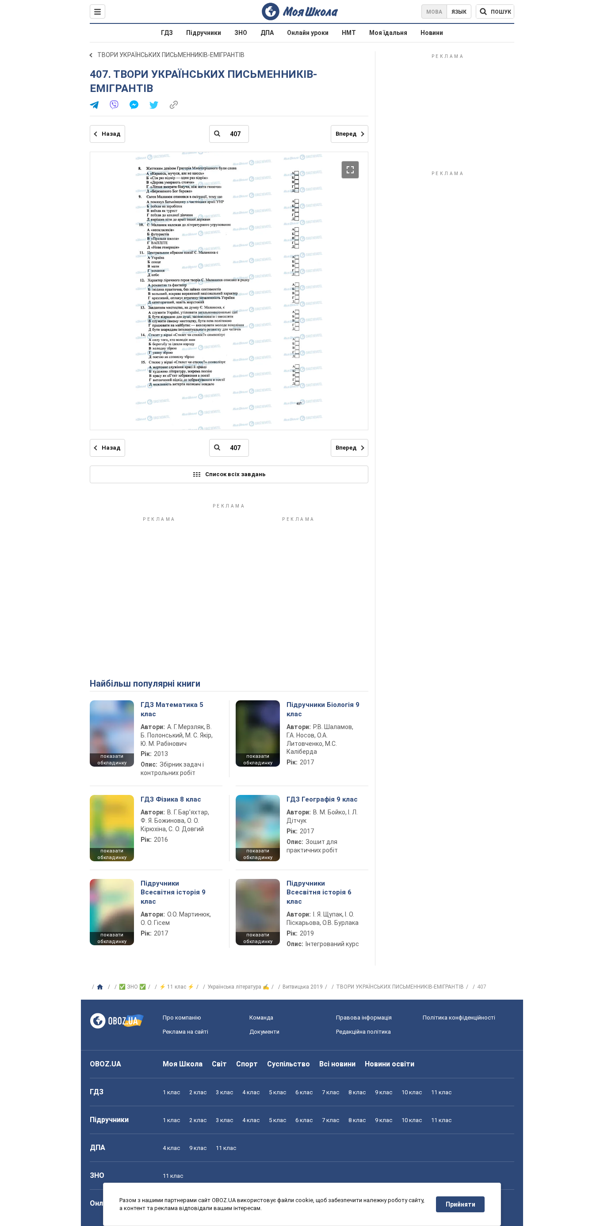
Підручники (203, 32)
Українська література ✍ (238, 987)
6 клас (304, 1092)
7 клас (330, 1092)
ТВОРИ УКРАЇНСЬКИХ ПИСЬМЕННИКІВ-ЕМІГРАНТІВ (171, 54)
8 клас (357, 1092)
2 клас (197, 1092)
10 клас (411, 1092)
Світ (219, 1064)
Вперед (346, 133)
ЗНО (240, 32)
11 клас (441, 1092)
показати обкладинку (111, 759)
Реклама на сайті (185, 1031)
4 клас (251, 1092)
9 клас (383, 1092)
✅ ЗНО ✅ (132, 987)
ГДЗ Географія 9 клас (322, 799)
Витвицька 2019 (303, 987)
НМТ (349, 32)
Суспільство (288, 1064)
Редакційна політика (363, 1031)
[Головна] (101, 987)
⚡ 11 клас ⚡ (176, 987)
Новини (432, 32)
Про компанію (182, 1017)
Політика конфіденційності (459, 1017)
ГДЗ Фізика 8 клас (171, 799)
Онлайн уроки (308, 32)
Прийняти (460, 1204)
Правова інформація (364, 1017)
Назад (111, 133)
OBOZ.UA (105, 1064)
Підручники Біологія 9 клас (323, 709)
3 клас (224, 1092)
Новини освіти (389, 1064)
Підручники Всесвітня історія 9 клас (173, 892)
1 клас (171, 1092)
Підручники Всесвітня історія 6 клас (319, 892)
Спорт (247, 1064)
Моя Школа (183, 1064)
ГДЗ (167, 32)
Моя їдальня (388, 32)
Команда (261, 1017)
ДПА (267, 32)
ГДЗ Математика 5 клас (172, 709)
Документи (264, 1031)
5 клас (277, 1092)
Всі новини (337, 1064)
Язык (458, 12)
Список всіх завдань (235, 474)
